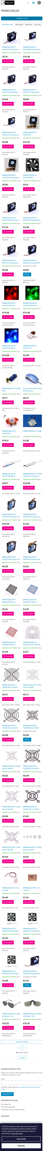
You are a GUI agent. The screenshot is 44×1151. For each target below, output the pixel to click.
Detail (27, 274)
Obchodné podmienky (8, 1107)
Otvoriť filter (22, 18)
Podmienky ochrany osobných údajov (13, 1110)
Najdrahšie (28, 25)
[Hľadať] (28, 3)
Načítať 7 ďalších (22, 1042)
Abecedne (37, 25)
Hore (23, 1058)
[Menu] (39, 3)
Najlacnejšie (19, 25)
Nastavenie (21, 1139)
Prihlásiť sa (7, 1094)
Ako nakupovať (6, 1104)
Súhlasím (21, 1146)
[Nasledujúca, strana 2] (22, 1048)
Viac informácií (17, 1133)
